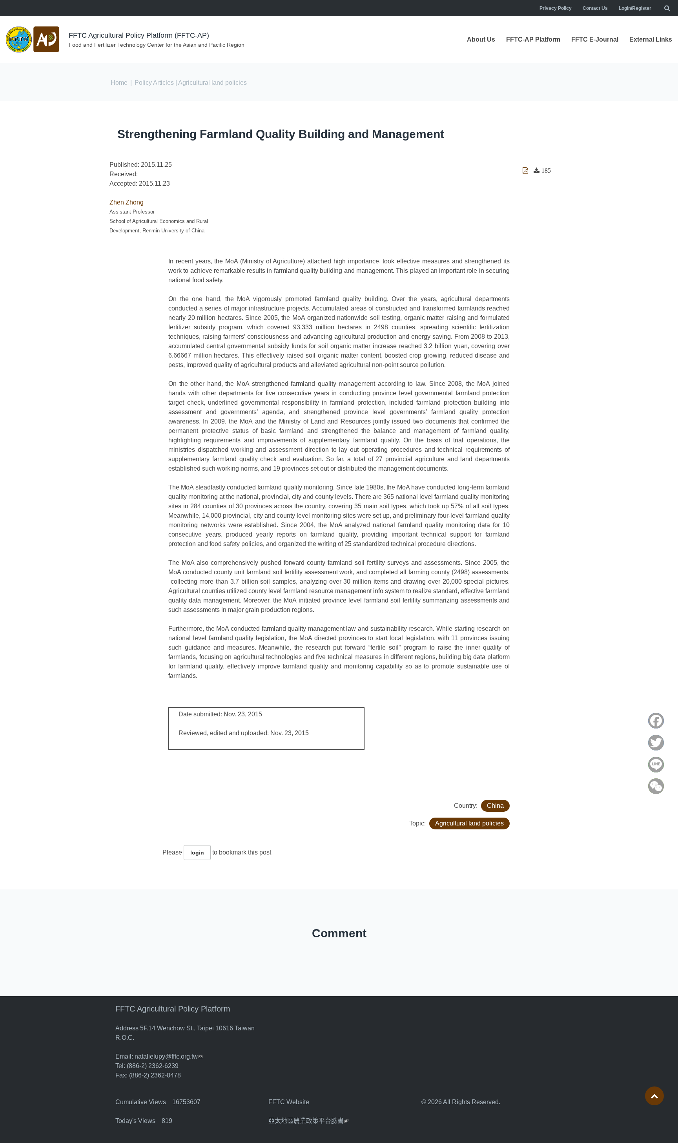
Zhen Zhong (126, 202)
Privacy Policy (555, 8)
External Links (650, 39)
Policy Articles (154, 82)
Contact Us (595, 8)
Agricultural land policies (469, 823)
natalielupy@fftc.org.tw (168, 1056)
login (197, 852)
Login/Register (635, 8)
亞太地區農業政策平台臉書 (308, 1120)
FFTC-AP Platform (533, 39)
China (495, 805)
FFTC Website (288, 1102)
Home (119, 82)
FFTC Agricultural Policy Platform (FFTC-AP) (139, 35)
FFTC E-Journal (594, 39)
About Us (481, 39)
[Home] (33, 39)
